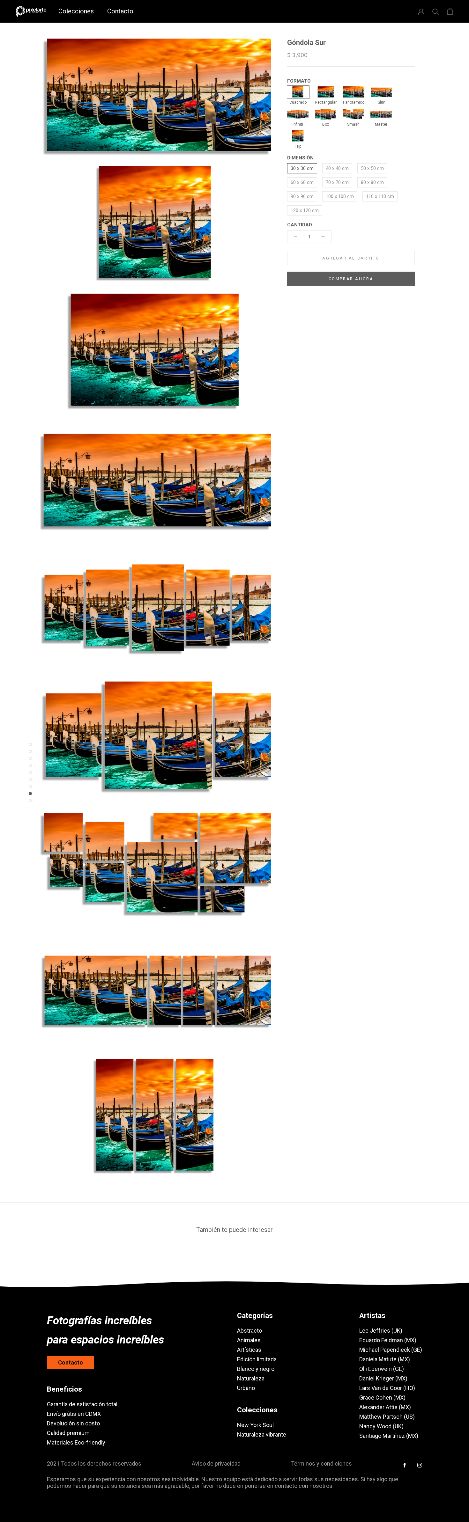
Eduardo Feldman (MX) (387, 1340)
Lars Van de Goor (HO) (387, 1388)
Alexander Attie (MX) (385, 1407)
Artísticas (249, 1349)
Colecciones (76, 11)
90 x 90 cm (302, 196)
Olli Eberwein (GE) (381, 1368)
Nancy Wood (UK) (381, 1426)
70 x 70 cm (337, 182)
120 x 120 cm (305, 210)
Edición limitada (257, 1359)
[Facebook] (404, 1465)
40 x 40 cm (337, 168)
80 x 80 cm (372, 182)
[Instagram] (419, 1465)
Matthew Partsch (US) (387, 1416)
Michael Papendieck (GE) (390, 1349)
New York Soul (255, 1425)
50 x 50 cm (372, 168)
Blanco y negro (255, 1368)
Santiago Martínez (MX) (388, 1435)
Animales (249, 1340)
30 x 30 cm (302, 168)
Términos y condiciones (321, 1463)
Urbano (246, 1388)
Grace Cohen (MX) (382, 1397)
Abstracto (249, 1330)
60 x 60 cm (302, 182)
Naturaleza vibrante (261, 1434)
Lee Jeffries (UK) (380, 1330)
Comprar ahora (351, 278)
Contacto (120, 11)
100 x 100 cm (340, 196)
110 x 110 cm (380, 196)
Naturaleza (250, 1378)
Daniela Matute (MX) (384, 1359)
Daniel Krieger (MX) (383, 1378)
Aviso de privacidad (216, 1463)
